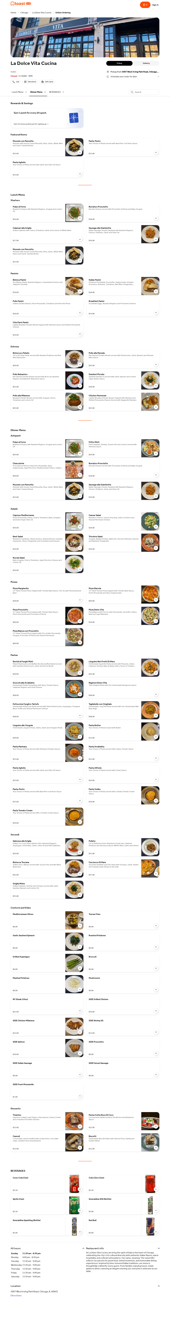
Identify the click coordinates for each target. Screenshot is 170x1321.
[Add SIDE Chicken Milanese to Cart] (80, 1032)
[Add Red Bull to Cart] (156, 1232)
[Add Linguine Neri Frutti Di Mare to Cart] (156, 673)
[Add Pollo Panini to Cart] (80, 313)
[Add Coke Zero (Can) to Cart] (156, 1189)
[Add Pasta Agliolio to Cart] (80, 174)
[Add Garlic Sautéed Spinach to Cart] (80, 947)
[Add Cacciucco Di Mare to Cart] (156, 874)
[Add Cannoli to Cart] (80, 1148)
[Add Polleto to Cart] (156, 852)
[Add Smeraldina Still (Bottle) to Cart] (156, 1210)
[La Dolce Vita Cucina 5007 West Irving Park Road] (21, 3)
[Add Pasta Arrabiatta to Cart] (156, 758)
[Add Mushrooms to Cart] (156, 989)
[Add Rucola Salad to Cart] (80, 569)
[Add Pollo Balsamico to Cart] (80, 386)
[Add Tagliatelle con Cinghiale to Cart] (156, 715)
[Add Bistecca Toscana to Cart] (80, 874)
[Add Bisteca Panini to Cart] (80, 291)
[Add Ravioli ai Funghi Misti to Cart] (80, 673)
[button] (20, 92)
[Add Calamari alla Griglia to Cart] (80, 239)
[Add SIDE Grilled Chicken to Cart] (156, 1011)
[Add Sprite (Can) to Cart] (80, 1210)
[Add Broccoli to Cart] (156, 968)
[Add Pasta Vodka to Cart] (156, 801)
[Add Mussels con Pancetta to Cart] (80, 152)
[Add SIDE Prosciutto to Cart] (156, 1053)
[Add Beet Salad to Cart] (80, 548)
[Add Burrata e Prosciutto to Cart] (156, 218)
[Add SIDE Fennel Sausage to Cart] (156, 1074)
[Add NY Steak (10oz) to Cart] (80, 1011)
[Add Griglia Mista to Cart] (80, 895)
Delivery (146, 63)
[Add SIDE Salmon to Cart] (80, 1053)
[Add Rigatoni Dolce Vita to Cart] (156, 694)
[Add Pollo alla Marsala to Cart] (156, 364)
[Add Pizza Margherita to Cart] (80, 600)
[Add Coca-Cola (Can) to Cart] (80, 1189)
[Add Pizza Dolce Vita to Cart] (156, 621)
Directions (16, 1295)
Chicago (24, 12)
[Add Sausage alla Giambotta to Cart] (156, 239)
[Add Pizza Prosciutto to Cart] (80, 621)
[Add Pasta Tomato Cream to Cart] (80, 822)
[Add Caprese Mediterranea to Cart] (80, 527)
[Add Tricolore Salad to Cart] (156, 548)
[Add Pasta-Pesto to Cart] (156, 152)
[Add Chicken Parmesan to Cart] (156, 407)
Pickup (119, 63)
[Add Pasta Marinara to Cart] (80, 758)
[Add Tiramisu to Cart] (80, 1126)
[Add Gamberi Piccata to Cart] (156, 386)
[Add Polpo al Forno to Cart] (80, 218)
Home (13, 12)
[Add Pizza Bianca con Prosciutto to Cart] (80, 642)
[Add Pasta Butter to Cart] (156, 737)
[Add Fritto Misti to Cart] (156, 453)
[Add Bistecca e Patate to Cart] (80, 364)
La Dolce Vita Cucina (41, 12)
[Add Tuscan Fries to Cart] (156, 926)
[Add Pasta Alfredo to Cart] (156, 779)
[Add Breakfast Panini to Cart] (156, 313)
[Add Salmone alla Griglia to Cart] (80, 852)
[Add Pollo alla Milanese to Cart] (80, 407)
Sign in (155, 5)
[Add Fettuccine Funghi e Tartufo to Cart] (80, 715)
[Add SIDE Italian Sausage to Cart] (80, 1074)
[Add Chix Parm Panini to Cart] (80, 334)
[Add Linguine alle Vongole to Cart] (80, 737)
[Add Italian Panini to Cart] (156, 291)
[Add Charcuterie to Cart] (80, 475)
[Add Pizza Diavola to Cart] (156, 600)
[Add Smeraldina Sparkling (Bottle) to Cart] (80, 1232)
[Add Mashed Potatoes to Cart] (80, 989)
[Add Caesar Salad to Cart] (156, 527)
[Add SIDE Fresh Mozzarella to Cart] (80, 1096)
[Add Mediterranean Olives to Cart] (80, 926)
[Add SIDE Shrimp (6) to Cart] (156, 1032)
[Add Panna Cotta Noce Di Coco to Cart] (156, 1126)
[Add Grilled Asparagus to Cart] (80, 968)
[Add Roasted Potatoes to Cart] (156, 947)
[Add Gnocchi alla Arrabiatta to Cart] (80, 694)
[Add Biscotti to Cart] (156, 1148)
